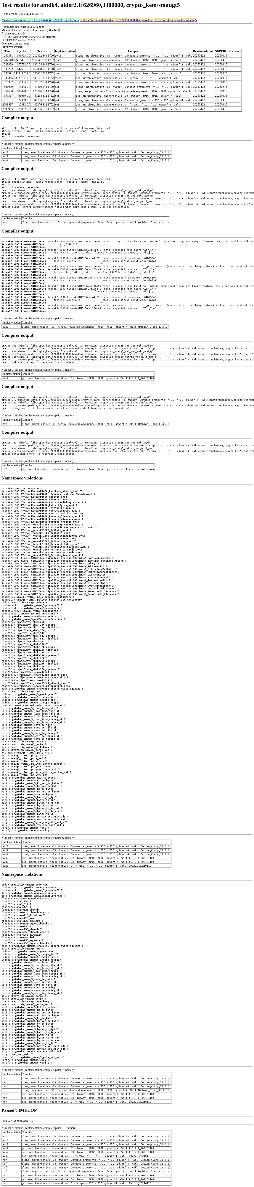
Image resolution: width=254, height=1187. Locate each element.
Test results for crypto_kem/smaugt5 (175, 20)
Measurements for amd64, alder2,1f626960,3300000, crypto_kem (40, 20)
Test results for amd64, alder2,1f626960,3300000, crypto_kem (116, 20)
